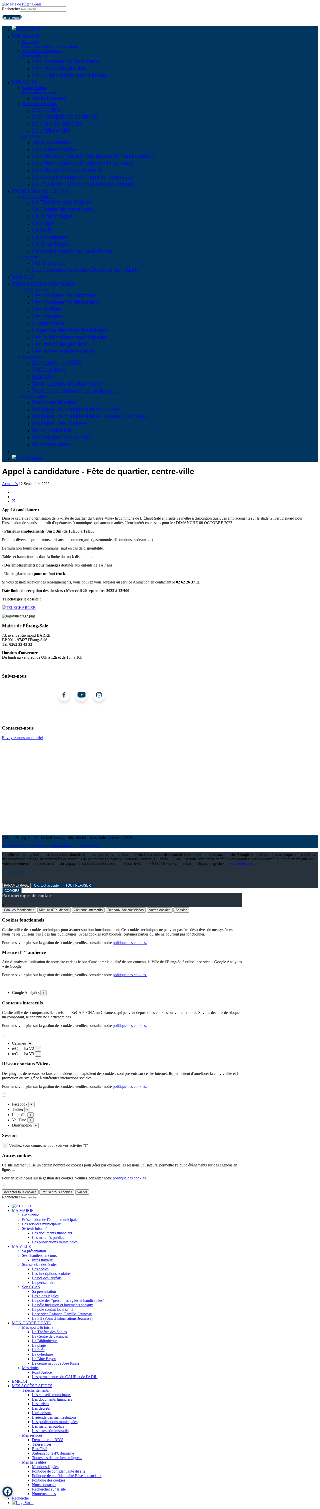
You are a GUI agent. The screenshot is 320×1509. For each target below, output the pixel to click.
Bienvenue (30, 42)
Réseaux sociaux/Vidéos (126, 910)
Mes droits (30, 257)
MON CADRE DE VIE (41, 191)
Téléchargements (35, 289)
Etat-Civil (44, 376)
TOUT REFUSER (78, 885)
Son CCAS (31, 136)
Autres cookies (159, 910)
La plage (43, 223)
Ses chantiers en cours (39, 92)
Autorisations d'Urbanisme (66, 383)
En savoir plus (241, 863)
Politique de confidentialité (53, 846)
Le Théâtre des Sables (62, 202)
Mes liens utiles (34, 396)
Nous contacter (52, 430)
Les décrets (47, 316)
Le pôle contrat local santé (66, 170)
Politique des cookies (60, 423)
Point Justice (49, 262)
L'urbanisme (48, 323)
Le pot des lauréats (57, 123)
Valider (82, 1192)
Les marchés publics (59, 68)
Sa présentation (34, 88)
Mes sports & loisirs (37, 196)
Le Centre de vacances (62, 209)
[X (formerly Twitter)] (14, 501)
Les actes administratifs (63, 351)
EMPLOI (23, 276)
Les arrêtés (47, 309)
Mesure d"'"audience (54, 910)
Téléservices (48, 369)
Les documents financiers (65, 61)
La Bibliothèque (52, 216)
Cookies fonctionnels (19, 910)
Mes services (32, 357)
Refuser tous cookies (57, 1192)
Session (181, 910)
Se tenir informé (34, 55)
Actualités (10, 484)
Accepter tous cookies (20, 1192)
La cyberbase (50, 237)
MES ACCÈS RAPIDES (43, 283)
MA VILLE (25, 82)
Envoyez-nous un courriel (22, 738)
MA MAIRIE (27, 36)
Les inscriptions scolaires (65, 116)
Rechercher (11, 9)
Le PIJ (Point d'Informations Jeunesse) (83, 184)
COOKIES (12, 891)
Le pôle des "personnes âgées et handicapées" (94, 156)
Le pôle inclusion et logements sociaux (82, 163)
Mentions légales (54, 402)
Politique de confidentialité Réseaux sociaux (89, 416)
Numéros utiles (52, 444)
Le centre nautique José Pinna (72, 251)
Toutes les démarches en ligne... (74, 390)
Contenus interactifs (88, 910)
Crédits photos (87, 846)
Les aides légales (55, 149)
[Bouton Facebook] (7, 1492)
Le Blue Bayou (51, 244)
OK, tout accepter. (47, 885)
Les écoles (46, 109)
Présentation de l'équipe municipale (50, 46)
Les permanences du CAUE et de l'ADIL (85, 269)
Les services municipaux (41, 51)
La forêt (42, 230)
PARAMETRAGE (16, 885)
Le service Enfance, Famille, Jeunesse (83, 177)
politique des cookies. (130, 943)
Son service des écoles (39, 104)
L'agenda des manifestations (69, 330)
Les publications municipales (69, 75)
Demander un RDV (57, 362)
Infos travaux (49, 98)
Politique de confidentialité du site (76, 409)
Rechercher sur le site (61, 437)
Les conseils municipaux (64, 295)
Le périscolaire (51, 130)
